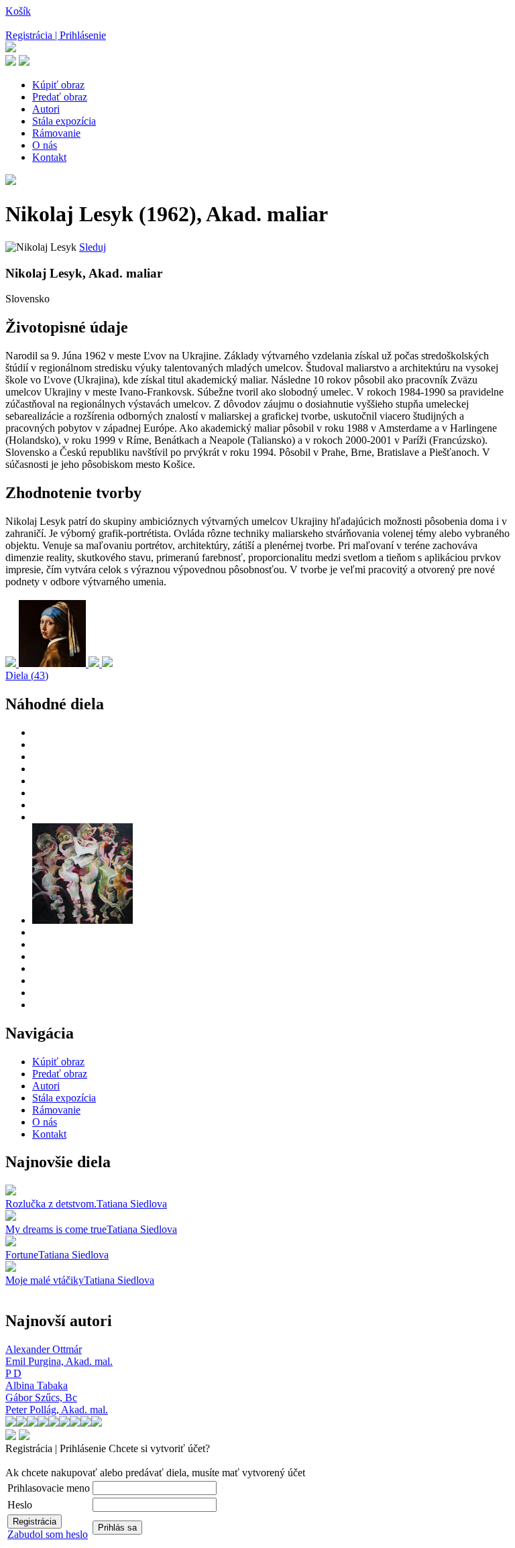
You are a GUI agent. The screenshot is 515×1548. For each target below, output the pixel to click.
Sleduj (92, 247)
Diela (26, 675)
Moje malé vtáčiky (44, 1280)
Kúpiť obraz (58, 85)
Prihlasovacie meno (48, 1488)
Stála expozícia (64, 121)
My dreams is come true (56, 1229)
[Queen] (107, 663)
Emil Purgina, (59, 1361)
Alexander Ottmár (43, 1349)
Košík (18, 11)
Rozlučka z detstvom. (51, 1203)
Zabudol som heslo (47, 1534)
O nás (44, 145)
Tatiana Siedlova (132, 1203)
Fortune (21, 1254)
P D (13, 1373)
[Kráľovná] (12, 663)
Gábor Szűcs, (41, 1397)
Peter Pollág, (56, 1409)
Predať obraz (59, 97)
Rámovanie (56, 133)
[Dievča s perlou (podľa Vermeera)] (54, 663)
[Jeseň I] (95, 663)
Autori (46, 109)
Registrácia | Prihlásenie (55, 35)
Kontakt (49, 157)
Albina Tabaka (36, 1385)
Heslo (19, 1504)
